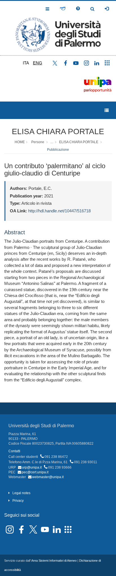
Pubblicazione (58, 150)
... (51, 142)
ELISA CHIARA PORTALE (58, 131)
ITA (26, 62)
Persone (37, 142)
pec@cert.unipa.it (35, 472)
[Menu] (106, 110)
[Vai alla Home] (58, 28)
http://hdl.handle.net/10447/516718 (59, 210)
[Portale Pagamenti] (63, 8)
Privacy (18, 501)
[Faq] (78, 8)
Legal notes (21, 493)
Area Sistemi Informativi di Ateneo (54, 560)
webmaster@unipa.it (48, 477)
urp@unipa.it (32, 467)
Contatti (14, 451)
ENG (37, 62)
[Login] (107, 8)
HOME (20, 142)
